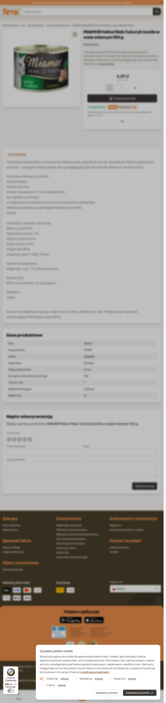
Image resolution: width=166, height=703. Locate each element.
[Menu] (5, 668)
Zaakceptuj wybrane (106, 692)
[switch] (11, 691)
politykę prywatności (96, 672)
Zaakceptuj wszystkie (137, 692)
